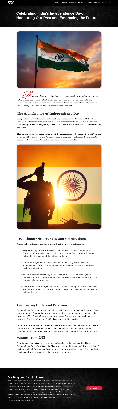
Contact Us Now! (94, 388)
